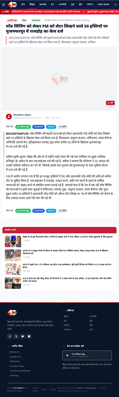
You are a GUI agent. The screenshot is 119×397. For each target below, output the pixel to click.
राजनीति (93, 316)
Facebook (38, 127)
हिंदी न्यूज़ (13, 20)
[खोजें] (115, 4)
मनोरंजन (67, 330)
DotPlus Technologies (86, 388)
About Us (14, 352)
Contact (52, 389)
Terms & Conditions (20, 371)
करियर (66, 325)
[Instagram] (29, 336)
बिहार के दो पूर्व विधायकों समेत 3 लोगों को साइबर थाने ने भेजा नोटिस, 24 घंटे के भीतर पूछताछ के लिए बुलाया (67, 237)
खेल (91, 325)
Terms (44, 389)
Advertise (15, 361)
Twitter (51, 127)
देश (65, 321)
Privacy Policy (17, 366)
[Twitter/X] (16, 336)
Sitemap (14, 375)
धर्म (91, 330)
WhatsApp (24, 127)
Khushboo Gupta (22, 115)
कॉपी (64, 127)
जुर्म (91, 321)
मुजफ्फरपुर (36, 20)
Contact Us (15, 357)
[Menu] (3, 4)
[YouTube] (22, 336)
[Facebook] (9, 336)
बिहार (24, 20)
